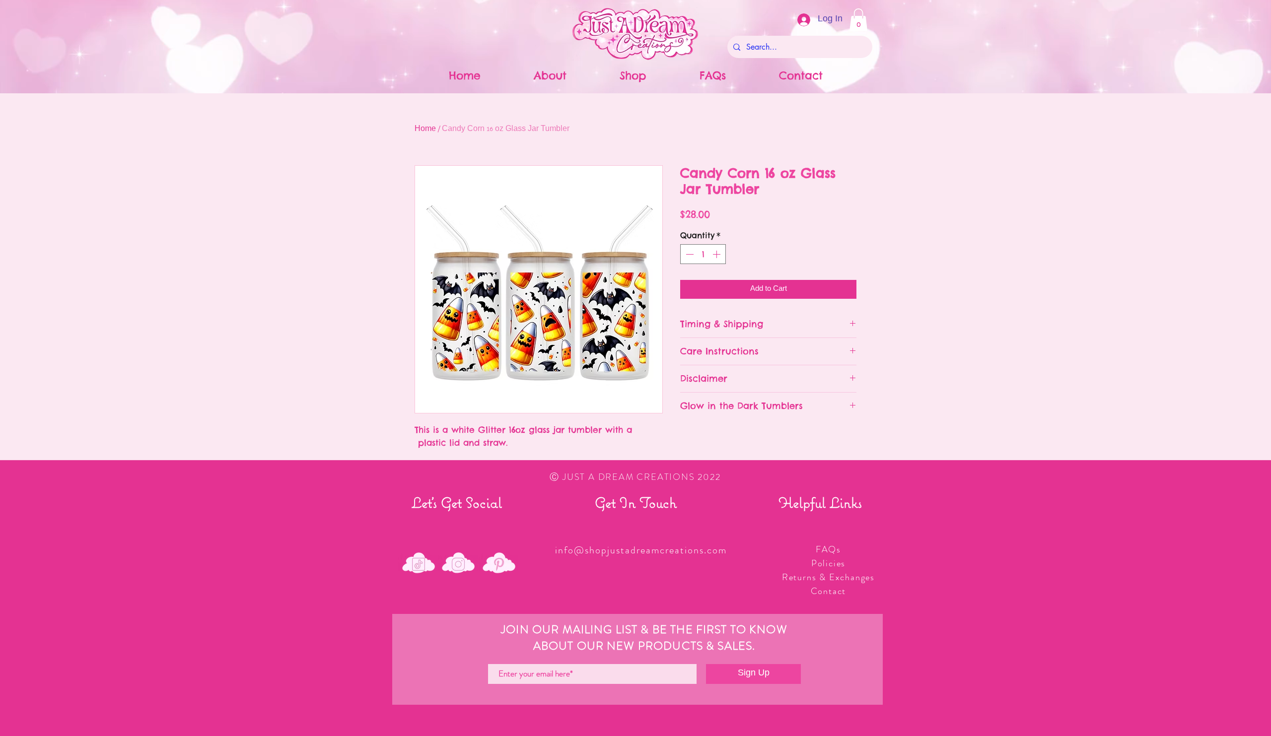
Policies (828, 563)
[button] (858, 19)
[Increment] (717, 254)
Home (425, 130)
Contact (829, 591)
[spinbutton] (703, 254)
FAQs (828, 549)
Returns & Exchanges (828, 577)
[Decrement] (689, 254)
